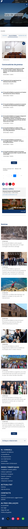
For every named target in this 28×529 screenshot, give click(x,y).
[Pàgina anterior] (3, 175)
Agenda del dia (22, 35)
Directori (3, 495)
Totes (14, 163)
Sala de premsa (13, 35)
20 (12, 175)
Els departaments (6, 456)
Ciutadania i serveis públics (9, 469)
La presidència (5, 454)
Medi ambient (5, 478)
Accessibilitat (4, 505)
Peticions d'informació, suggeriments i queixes (12, 498)
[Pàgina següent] (3, 178)
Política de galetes (6, 512)
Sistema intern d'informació (9, 463)
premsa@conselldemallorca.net (10, 194)
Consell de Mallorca (0, 528)
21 (15, 175)
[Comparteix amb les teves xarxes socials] (26, 4)
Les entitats (4, 461)
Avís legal (3, 508)
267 (22, 175)
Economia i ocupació (7, 474)
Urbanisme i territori (7, 481)
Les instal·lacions (6, 459)
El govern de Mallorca (7, 452)
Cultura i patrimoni (6, 472)
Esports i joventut (6, 476)
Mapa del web (5, 510)
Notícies (5, 35)
